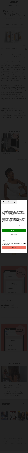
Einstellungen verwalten (14, 234)
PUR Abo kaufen (14, 247)
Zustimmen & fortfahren (14, 230)
